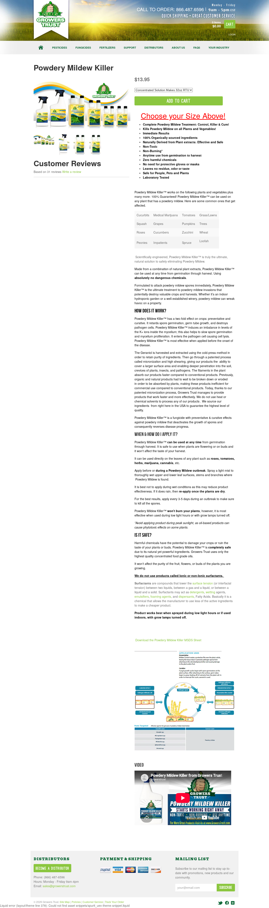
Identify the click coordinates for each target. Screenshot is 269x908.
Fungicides (83, 47)
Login (232, 34)
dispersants (186, 596)
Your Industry (218, 47)
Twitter (220, 902)
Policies (76, 902)
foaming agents (160, 596)
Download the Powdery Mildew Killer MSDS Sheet (168, 640)
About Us (178, 47)
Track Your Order (114, 902)
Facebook (227, 902)
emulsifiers (141, 596)
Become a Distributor (52, 868)
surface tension (203, 583)
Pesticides (59, 47)
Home (41, 47)
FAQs (196, 47)
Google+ (232, 902)
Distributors (153, 47)
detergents (197, 592)
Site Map (65, 902)
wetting (210, 592)
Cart (229, 24)
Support (130, 47)
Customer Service (93, 902)
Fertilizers (107, 47)
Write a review (71, 172)
